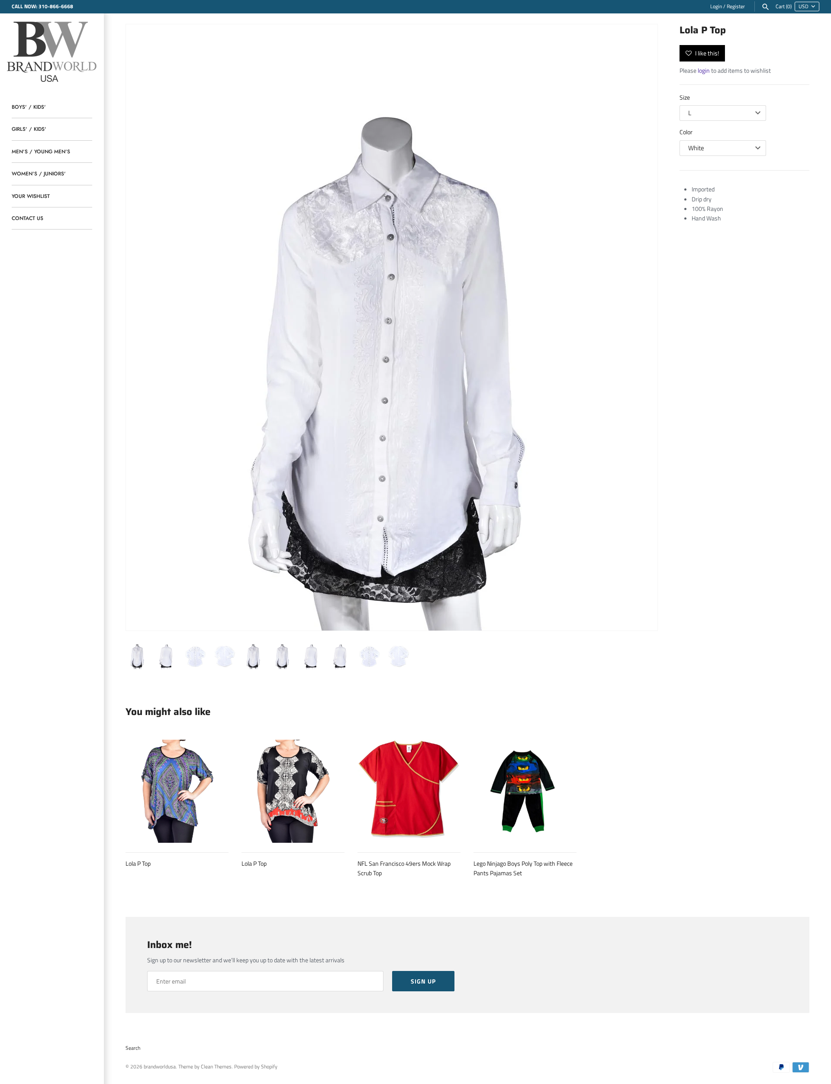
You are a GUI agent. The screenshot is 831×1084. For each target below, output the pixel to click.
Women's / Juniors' (39, 173)
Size (685, 97)
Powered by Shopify (255, 1067)
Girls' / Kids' (29, 129)
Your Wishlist (31, 196)
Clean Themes (216, 1067)
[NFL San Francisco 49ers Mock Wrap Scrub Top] (409, 791)
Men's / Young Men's (41, 151)
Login (716, 6)
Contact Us (27, 218)
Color (686, 131)
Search (133, 1048)
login (704, 70)
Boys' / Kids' (29, 106)
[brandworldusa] (52, 50)
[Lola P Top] (391, 327)
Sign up (423, 981)
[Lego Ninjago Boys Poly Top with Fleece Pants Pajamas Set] (525, 791)
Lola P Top (138, 863)
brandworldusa (160, 1067)
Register (736, 6)
